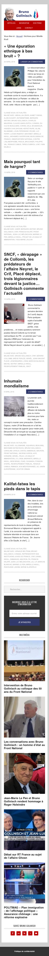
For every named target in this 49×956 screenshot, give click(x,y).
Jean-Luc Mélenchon (22, 234)
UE (37, 466)
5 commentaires (35, 299)
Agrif (17, 229)
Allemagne (20, 445)
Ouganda (30, 461)
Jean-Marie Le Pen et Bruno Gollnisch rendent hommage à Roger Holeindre (23, 801)
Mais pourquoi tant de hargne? (22, 164)
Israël (29, 358)
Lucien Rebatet (17, 134)
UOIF (38, 144)
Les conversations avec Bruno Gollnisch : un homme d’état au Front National (24, 745)
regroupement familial (14, 366)
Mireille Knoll (15, 237)
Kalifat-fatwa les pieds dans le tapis (22, 486)
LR (17, 458)
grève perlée (19, 358)
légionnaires (16, 361)
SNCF (28, 366)
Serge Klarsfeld (28, 567)
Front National (11, 453)
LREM (25, 361)
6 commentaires (35, 494)
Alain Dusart (10, 118)
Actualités (21, 112)
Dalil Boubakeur (34, 126)
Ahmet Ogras (36, 115)
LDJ (32, 562)
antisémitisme (23, 118)
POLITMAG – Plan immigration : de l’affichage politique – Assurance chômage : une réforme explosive (24, 912)
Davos (23, 450)
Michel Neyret (10, 363)
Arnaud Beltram (22, 551)
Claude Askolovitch (22, 123)
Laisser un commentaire (32, 61)
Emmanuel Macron (35, 450)
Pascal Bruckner (26, 141)
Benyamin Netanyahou (14, 448)
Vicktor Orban (23, 469)
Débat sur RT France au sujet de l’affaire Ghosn (23, 856)
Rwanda (14, 466)
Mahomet (29, 134)
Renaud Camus (14, 144)
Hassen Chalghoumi (13, 128)
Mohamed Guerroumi (19, 136)
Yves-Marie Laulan (24, 239)
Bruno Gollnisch (19, 120)
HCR (35, 453)
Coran (23, 126)
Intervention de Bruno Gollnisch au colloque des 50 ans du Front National (23, 688)
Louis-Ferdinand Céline (24, 131)
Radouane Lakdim (12, 567)
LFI (36, 562)
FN (29, 559)
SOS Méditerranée (27, 466)
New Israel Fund (17, 461)
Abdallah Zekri (22, 115)
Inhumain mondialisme (16, 383)
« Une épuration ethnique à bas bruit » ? (19, 51)
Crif (16, 231)
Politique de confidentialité (24, 951)
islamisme (8, 131)
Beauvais (40, 445)
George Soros (25, 453)
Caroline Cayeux (11, 450)
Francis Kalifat (26, 231)
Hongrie (8, 456)
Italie (21, 456)
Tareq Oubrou (28, 144)
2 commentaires (35, 172)
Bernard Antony (28, 229)
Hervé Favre (28, 128)
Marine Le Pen (19, 564)
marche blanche (36, 361)
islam (37, 128)
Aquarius (30, 445)
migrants (28, 458)
